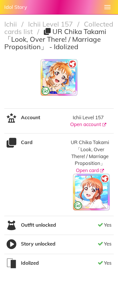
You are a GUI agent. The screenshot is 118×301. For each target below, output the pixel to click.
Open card (88, 170)
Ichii (11, 24)
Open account (86, 124)
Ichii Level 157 (51, 24)
